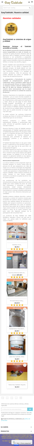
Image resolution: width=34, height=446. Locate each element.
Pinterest (11, 398)
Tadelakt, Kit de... (17, 244)
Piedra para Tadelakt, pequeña (17, 384)
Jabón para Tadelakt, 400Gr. (17, 356)
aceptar (16, 444)
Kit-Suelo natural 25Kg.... (17, 300)
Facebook (2, 398)
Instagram (16, 398)
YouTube (7, 398)
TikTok (20, 398)
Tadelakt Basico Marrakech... (17, 328)
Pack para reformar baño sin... (17, 272)
